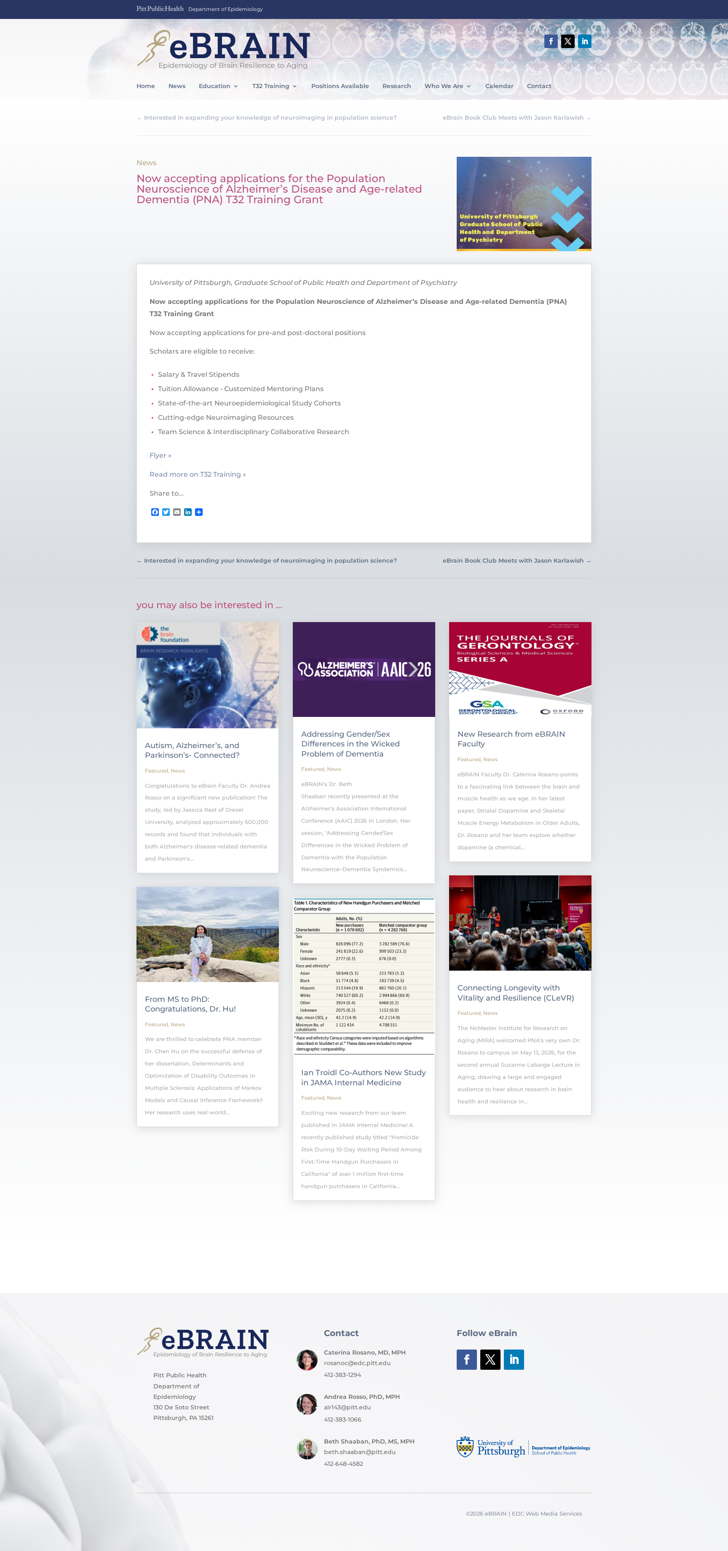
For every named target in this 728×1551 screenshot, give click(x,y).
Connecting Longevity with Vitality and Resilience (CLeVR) (516, 992)
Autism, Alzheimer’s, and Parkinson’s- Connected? (192, 750)
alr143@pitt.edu (347, 1407)
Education (214, 86)
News (177, 86)
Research (397, 86)
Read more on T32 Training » (198, 474)
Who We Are (444, 86)
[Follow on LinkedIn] (585, 41)
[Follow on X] (568, 41)
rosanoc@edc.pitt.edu (357, 1363)
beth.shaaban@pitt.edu (360, 1452)
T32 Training (270, 86)
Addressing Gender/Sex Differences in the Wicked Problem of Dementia (350, 744)
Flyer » (160, 455)
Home (145, 86)
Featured (156, 770)
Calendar (499, 86)
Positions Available (340, 86)
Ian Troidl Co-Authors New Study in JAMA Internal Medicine (363, 1077)
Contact (539, 86)
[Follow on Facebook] (551, 41)
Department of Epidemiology (225, 9)
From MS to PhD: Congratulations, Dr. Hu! (190, 1004)
